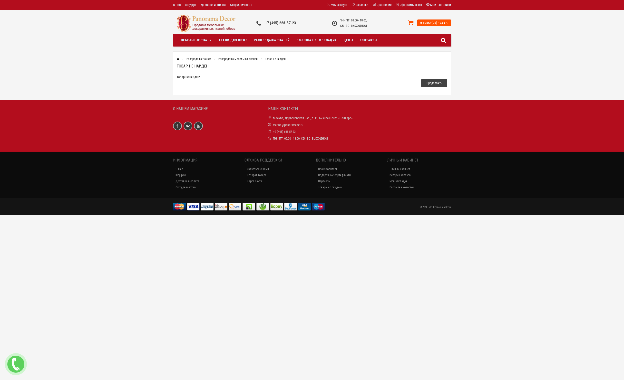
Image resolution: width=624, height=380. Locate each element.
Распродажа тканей (272, 40)
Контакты (368, 40)
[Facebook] (177, 126)
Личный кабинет (400, 169)
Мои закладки (399, 181)
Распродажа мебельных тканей (238, 59)
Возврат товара (256, 175)
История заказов (400, 175)
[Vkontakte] (188, 126)
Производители (328, 169)
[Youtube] (198, 126)
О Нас (177, 5)
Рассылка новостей (402, 187)
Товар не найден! (275, 59)
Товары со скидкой (330, 187)
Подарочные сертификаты (334, 175)
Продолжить (434, 83)
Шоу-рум (190, 5)
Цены (348, 40)
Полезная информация (317, 40)
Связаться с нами (258, 169)
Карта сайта (254, 181)
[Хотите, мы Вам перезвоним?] (16, 364)
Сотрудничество (241, 5)
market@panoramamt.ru (288, 125)
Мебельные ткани (196, 40)
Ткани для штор (233, 40)
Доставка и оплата (213, 5)
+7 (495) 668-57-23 (280, 23)
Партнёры (324, 181)
